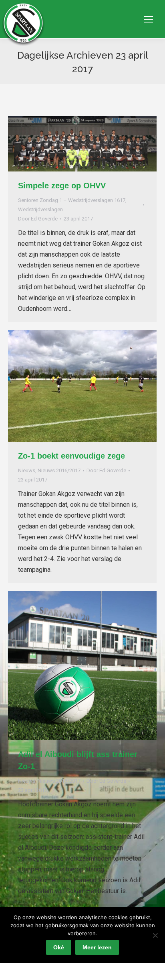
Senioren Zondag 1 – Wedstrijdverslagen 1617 (71, 200)
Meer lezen (97, 947)
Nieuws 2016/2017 (59, 470)
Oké (58, 947)
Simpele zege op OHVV (62, 185)
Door (38, 219)
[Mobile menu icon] (148, 19)
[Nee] (155, 935)
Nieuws (26, 470)
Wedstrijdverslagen (40, 209)
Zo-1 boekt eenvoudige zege (71, 455)
